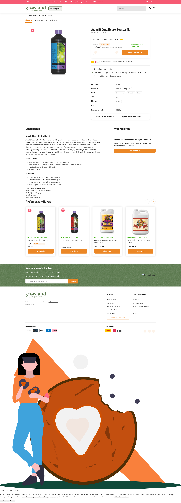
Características (51, 20)
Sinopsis (28, 20)
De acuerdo (7, 501)
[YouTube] (149, 331)
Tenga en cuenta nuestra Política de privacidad (42, 276)
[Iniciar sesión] (150, 9)
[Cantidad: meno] (95, 52)
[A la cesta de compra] (154, 8)
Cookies (135, 313)
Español (150, 2)
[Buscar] (143, 8)
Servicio (110, 294)
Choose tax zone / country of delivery (106, 39)
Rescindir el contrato (118, 318)
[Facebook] (144, 331)
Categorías (56, 9)
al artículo (41, 251)
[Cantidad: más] (116, 52)
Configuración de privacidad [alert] (10, 491)
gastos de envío (118, 47)
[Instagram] (153, 331)
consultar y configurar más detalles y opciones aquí (40, 497)
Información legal (139, 294)
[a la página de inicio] (35, 8)
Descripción (39, 20)
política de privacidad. (121, 497)
